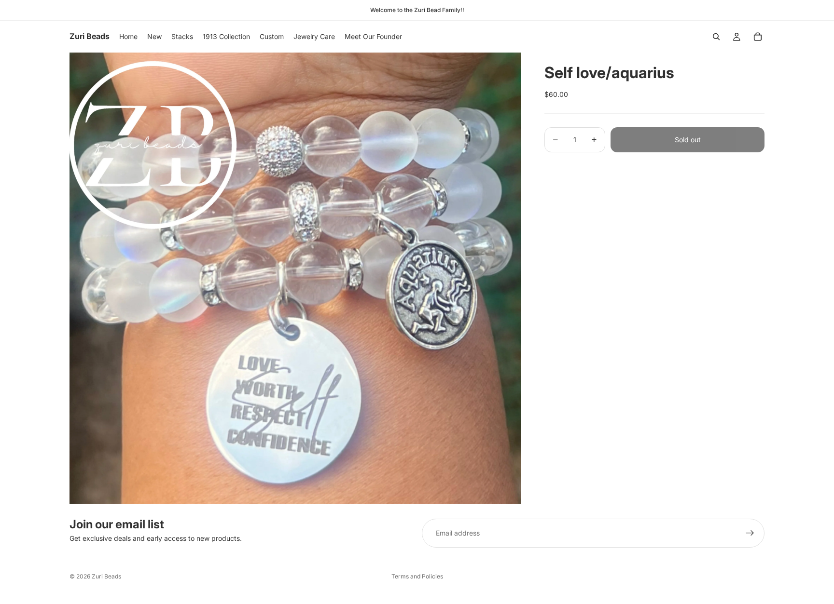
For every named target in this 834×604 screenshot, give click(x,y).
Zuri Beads (106, 576)
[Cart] (757, 36)
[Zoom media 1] (295, 278)
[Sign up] (750, 533)
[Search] (716, 36)
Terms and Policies (417, 576)
